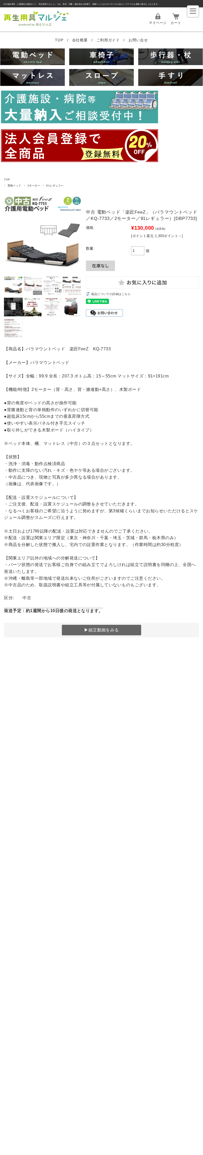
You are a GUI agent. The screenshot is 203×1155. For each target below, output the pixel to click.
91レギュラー (54, 185)
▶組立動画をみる (101, 630)
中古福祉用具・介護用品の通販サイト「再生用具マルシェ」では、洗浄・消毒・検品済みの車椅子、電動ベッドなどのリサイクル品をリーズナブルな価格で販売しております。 (81, 4)
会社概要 (80, 40)
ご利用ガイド (108, 40)
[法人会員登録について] (101, 146)
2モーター (33, 185)
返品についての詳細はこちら (111, 294)
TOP (59, 40)
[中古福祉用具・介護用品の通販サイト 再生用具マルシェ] (36, 25)
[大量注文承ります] (101, 108)
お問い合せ (138, 40)
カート (175, 23)
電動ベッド (14, 185)
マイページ (158, 23)
